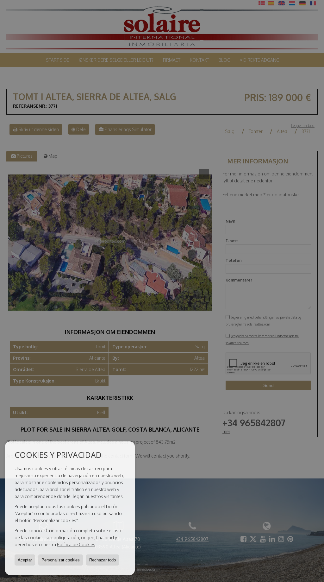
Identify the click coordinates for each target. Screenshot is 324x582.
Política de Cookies (76, 544)
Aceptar (25, 560)
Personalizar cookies (60, 560)
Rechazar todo (102, 560)
